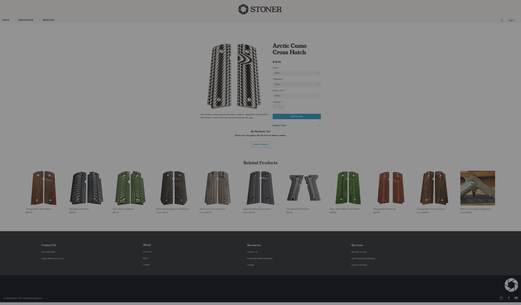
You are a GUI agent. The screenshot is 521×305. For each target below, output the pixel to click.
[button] (256, 123)
